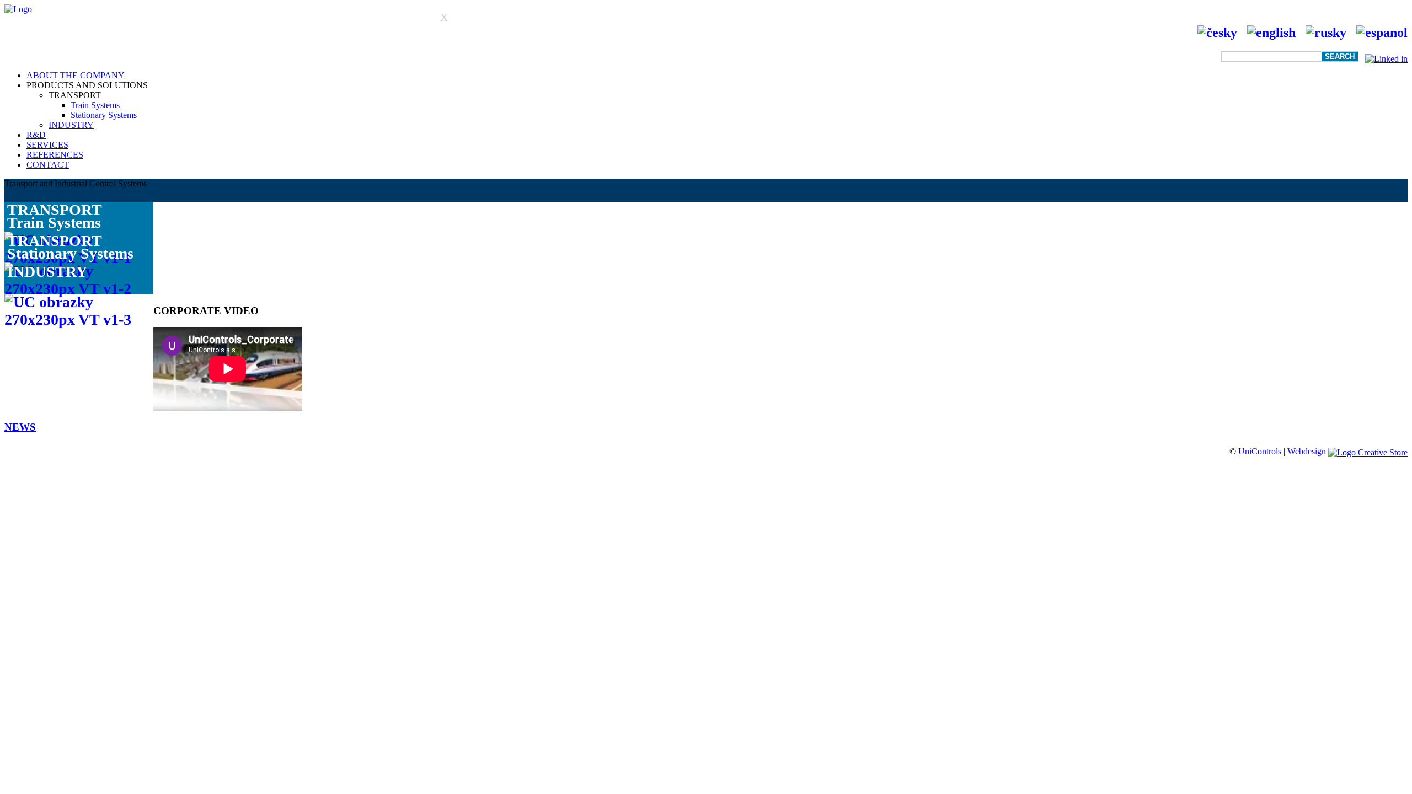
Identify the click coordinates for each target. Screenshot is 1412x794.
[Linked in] (1386, 56)
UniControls (1259, 451)
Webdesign (1307, 451)
